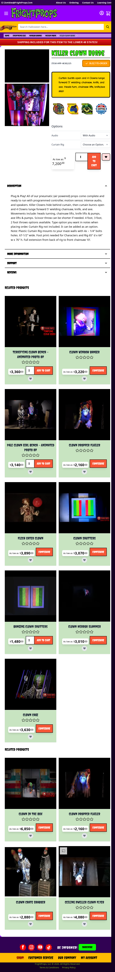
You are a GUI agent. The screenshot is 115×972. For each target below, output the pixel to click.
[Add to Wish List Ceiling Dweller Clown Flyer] (90, 934)
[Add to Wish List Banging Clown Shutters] (43, 662)
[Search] (107, 27)
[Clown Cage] (30, 698)
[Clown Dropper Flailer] (82, 433)
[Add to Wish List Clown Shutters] (90, 575)
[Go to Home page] (34, 13)
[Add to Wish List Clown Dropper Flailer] (90, 488)
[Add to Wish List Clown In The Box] (38, 847)
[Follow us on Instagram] (29, 958)
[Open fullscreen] (27, 105)
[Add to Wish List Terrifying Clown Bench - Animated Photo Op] (43, 396)
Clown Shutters (82, 554)
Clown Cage (29, 728)
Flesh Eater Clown (29, 554)
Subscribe (85, 958)
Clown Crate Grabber (29, 913)
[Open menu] (6, 13)
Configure (78, 396)
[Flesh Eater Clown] (30, 524)
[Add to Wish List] (106, 157)
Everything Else (19, 35)
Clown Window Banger (81, 370)
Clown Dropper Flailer (81, 462)
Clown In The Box (29, 826)
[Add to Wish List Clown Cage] (38, 749)
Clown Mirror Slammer (81, 641)
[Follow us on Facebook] (21, 958)
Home (7, 35)
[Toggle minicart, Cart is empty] (108, 13)
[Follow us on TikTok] (47, 958)
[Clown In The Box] (30, 796)
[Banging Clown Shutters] (30, 612)
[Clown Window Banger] (82, 341)
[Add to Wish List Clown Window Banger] (90, 396)
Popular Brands (35, 35)
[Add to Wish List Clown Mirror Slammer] (90, 662)
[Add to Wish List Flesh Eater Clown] (38, 575)
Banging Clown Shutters (30, 641)
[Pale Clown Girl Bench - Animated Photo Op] (30, 433)
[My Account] (102, 13)
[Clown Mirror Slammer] (82, 612)
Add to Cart (94, 161)
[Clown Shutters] (82, 524)
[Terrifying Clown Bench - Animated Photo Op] (30, 341)
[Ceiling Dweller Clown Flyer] (82, 883)
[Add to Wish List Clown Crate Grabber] (38, 934)
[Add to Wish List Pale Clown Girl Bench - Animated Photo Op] (43, 488)
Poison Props (50, 35)
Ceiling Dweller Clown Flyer (81, 913)
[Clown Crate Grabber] (30, 883)
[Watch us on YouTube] (38, 958)
